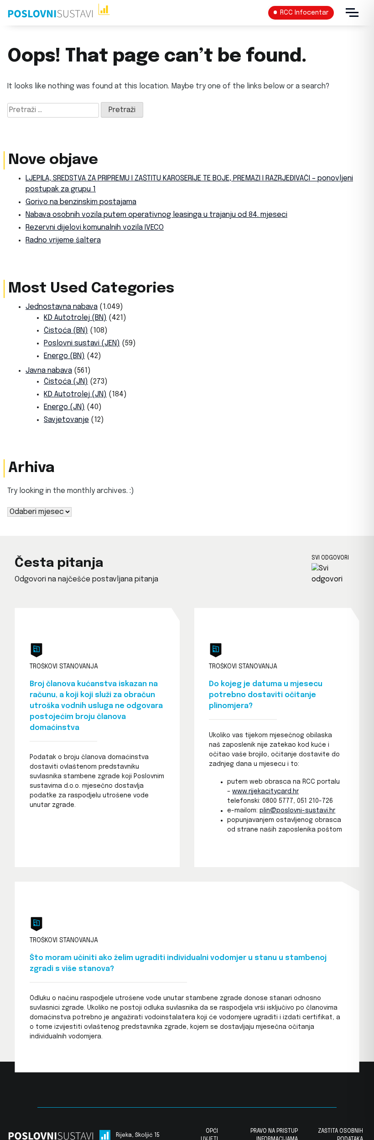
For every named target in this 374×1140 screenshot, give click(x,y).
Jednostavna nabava (62, 307)
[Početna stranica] (58, 13)
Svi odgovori (330, 558)
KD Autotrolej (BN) (75, 318)
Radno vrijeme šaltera (63, 240)
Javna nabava (49, 371)
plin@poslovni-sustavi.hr (297, 810)
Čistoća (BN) (66, 330)
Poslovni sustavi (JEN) (82, 343)
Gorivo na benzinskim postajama (81, 202)
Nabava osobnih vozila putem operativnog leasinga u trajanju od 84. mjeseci (156, 215)
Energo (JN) (64, 407)
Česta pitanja (59, 563)
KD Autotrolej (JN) (75, 394)
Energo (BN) (64, 356)
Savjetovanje (66, 420)
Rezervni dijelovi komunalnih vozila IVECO (95, 227)
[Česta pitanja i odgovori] (335, 574)
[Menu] (352, 12)
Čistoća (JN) (66, 381)
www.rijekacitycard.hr (265, 791)
